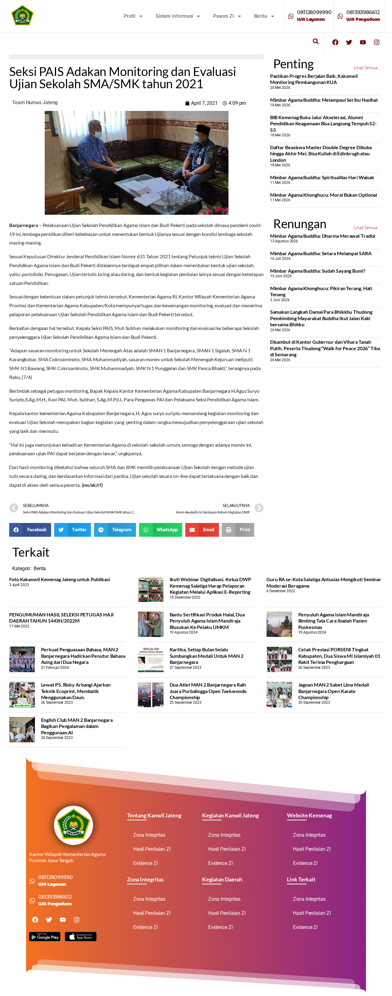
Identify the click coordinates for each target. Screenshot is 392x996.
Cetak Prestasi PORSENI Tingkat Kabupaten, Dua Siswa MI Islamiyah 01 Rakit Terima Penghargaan (339, 655)
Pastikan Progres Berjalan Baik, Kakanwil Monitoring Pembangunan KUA (314, 79)
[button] (315, 41)
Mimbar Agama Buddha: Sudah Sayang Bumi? (317, 271)
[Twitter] (349, 42)
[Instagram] (377, 42)
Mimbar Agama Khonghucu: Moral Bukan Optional (323, 195)
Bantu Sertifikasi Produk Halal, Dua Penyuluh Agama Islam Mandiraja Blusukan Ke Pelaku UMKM (207, 621)
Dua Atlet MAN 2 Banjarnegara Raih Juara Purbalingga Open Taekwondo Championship (208, 691)
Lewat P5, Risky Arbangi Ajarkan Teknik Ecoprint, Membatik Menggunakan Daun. (76, 691)
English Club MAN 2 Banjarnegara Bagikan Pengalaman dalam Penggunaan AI (77, 726)
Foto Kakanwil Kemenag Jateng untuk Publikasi (59, 579)
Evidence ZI (145, 863)
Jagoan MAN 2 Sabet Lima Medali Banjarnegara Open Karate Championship (333, 691)
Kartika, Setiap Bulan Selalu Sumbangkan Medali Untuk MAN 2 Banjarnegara (206, 655)
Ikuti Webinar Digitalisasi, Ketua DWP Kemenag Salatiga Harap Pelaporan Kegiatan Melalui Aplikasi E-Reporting (210, 585)
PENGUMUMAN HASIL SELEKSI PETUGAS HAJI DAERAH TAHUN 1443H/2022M (61, 617)
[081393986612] (340, 16)
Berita (260, 16)
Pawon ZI (223, 16)
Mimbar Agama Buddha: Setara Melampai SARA (320, 253)
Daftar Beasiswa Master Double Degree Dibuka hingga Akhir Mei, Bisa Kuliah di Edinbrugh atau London (321, 153)
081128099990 (314, 12)
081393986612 (363, 12)
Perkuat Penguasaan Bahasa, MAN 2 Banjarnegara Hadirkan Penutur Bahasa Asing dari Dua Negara (83, 655)
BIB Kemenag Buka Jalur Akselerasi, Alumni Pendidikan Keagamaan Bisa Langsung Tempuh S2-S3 (323, 123)
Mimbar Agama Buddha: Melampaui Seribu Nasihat (324, 100)
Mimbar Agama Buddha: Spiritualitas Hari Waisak (322, 177)
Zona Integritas (149, 835)
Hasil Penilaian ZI (152, 849)
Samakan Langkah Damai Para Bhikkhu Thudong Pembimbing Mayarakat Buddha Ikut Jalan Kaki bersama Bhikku (321, 318)
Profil (129, 16)
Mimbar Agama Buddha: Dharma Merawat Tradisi (322, 236)
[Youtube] (363, 42)
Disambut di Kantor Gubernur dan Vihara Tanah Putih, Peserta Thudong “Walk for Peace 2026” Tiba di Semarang (325, 348)
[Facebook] (335, 42)
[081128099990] (291, 16)
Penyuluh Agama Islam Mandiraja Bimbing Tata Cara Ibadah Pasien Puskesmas (333, 621)
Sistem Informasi (174, 16)
